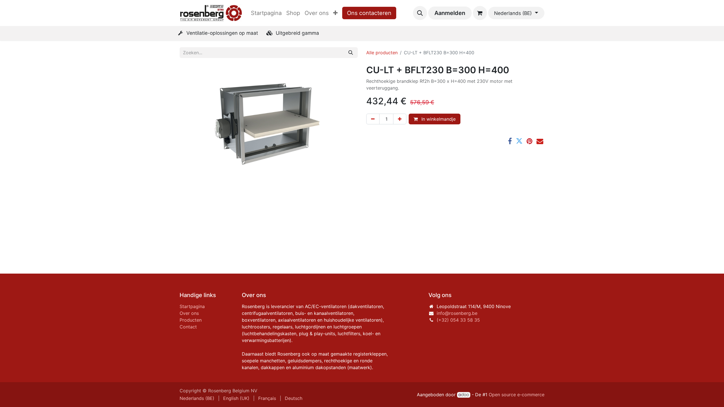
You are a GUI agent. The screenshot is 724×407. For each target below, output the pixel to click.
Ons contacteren (369, 13)
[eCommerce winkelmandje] (480, 13)
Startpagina (192, 306)
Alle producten (382, 52)
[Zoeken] (351, 52)
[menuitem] (266, 13)
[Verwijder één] (373, 119)
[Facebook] (510, 141)
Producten (191, 320)
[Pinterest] (530, 141)
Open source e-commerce (516, 394)
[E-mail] (539, 141)
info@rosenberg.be (457, 313)
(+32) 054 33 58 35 (458, 320)
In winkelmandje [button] (438, 119)
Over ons (189, 313)
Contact (188, 327)
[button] (420, 13)
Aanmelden (449, 13)
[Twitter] (519, 141)
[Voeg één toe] (399, 119)
